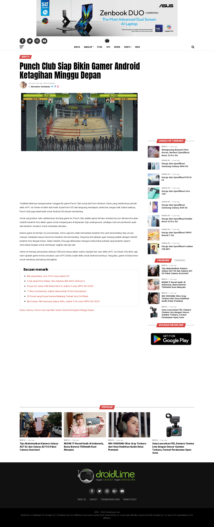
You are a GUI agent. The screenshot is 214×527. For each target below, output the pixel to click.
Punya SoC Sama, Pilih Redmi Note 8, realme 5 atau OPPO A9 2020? (60, 286)
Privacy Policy (129, 499)
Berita (77, 46)
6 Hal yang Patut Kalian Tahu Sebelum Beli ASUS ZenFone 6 (56, 281)
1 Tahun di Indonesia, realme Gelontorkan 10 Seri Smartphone (56, 291)
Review (117, 46)
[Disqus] (79, 357)
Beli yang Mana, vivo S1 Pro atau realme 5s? (48, 276)
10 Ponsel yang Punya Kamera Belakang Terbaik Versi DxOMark (57, 296)
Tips (108, 46)
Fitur (99, 46)
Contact (93, 499)
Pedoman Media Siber (110, 499)
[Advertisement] (79, 177)
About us (82, 499)
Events (127, 46)
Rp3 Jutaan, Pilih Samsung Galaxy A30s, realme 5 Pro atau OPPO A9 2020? (63, 301)
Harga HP (88, 46)
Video (137, 46)
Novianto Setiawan (40, 86)
